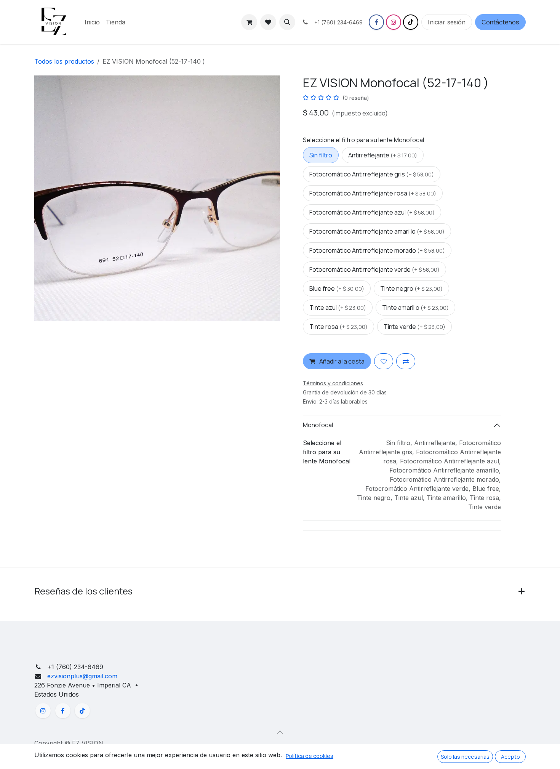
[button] (287, 22)
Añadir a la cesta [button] (341, 361)
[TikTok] (410, 22)
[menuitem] (92, 22)
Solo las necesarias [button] (465, 756)
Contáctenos (500, 22)
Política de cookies (309, 755)
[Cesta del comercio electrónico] (249, 22)
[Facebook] (376, 22)
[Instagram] (393, 22)
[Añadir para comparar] (405, 361)
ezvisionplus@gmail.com (81, 676)
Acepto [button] (510, 756)
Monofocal (318, 425)
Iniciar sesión (447, 22)
